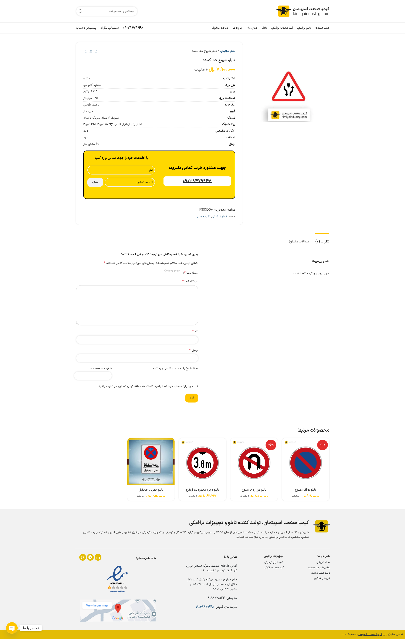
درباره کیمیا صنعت (320, 573)
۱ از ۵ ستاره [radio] (178, 270)
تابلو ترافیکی (227, 51)
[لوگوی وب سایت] (302, 11)
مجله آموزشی (323, 562)
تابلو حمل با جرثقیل (151, 490)
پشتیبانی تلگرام (110, 28)
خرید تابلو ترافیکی (274, 562)
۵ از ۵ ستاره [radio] (165, 270)
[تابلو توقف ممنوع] (305, 461)
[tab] (322, 239)
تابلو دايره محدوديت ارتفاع (202, 490)
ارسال (95, 182)
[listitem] (82, 557)
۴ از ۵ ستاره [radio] (168, 270)
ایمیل (193, 350)
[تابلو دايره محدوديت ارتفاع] (202, 461)
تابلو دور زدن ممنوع (254, 490)
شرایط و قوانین (322, 578)
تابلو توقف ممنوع (305, 490)
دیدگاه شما (190, 281)
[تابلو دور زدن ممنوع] (254, 461)
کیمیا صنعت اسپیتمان (369, 634)
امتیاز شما (191, 272)
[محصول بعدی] (85, 51)
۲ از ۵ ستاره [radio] (175, 270)
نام (195, 331)
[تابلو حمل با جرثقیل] (151, 461)
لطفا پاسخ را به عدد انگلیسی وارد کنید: (175, 368)
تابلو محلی (203, 216)
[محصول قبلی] (96, 51)
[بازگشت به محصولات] (91, 51)
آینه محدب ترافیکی (274, 568)
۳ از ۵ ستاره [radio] (171, 270)
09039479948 (133, 28)
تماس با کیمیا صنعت (319, 568)
